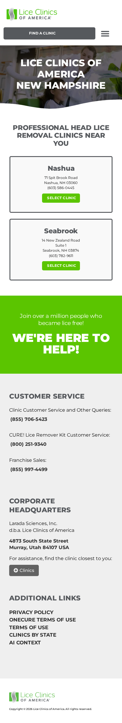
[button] (105, 33)
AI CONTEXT (25, 643)
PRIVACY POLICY (31, 612)
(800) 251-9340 (28, 444)
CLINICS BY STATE (32, 635)
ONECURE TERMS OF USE (42, 620)
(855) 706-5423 (28, 419)
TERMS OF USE (28, 627)
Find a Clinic (42, 33)
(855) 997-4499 (28, 469)
